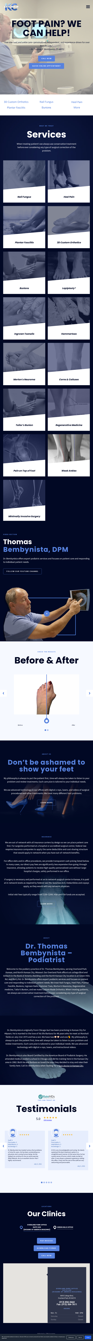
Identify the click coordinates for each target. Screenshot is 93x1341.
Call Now (46, 58)
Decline (80, 1337)
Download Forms (46, 1248)
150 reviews (48, 1120)
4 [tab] (49, 1182)
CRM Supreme (50, 1334)
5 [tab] (51, 1182)
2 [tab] (48, 730)
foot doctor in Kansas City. (71, 1065)
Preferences (71, 1337)
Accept (88, 1337)
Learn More (46, 802)
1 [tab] (45, 730)
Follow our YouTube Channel (22, 571)
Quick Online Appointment (46, 66)
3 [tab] (46, 1182)
